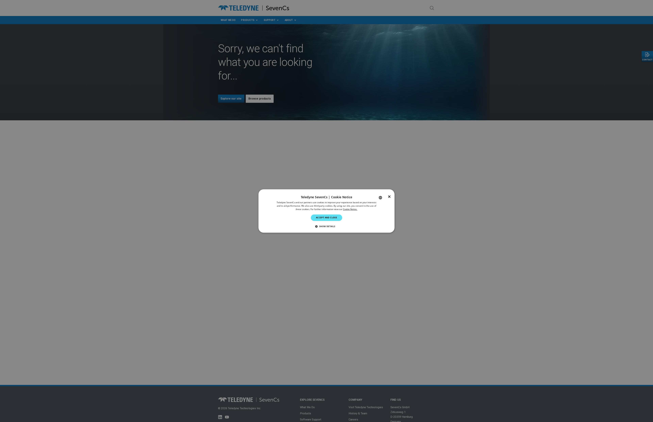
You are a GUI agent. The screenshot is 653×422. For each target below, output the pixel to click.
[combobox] (380, 197)
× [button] (389, 196)
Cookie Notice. (350, 209)
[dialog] (326, 211)
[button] (326, 226)
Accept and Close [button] (326, 217)
